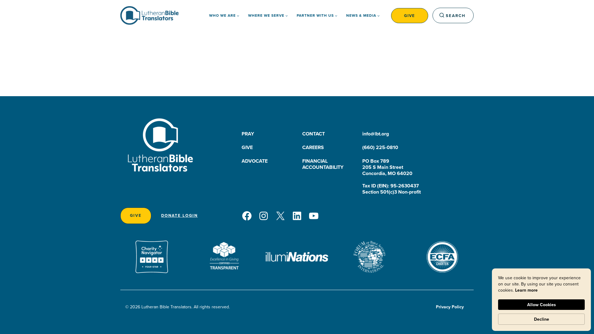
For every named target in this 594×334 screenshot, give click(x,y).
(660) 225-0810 (380, 147)
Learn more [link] (526, 290)
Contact (313, 133)
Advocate (255, 161)
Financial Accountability (322, 164)
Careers (313, 147)
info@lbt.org (375, 133)
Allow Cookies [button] (541, 305)
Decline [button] (541, 319)
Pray (248, 133)
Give (409, 16)
